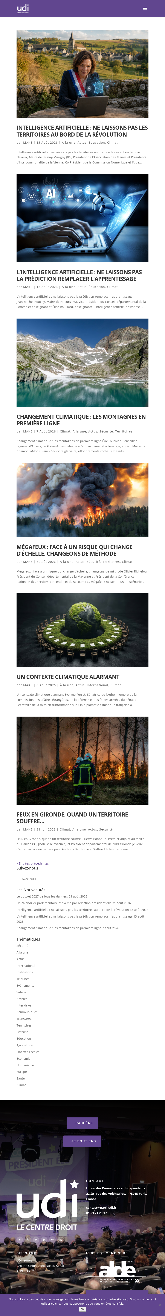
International (97, 685)
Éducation (97, 142)
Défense (22, 1032)
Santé (21, 1078)
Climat (112, 142)
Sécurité (106, 431)
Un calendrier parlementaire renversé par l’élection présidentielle (64, 903)
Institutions (25, 972)
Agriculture (25, 1045)
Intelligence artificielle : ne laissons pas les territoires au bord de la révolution (82, 131)
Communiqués (27, 1012)
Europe (22, 1072)
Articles (22, 999)
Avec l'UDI (29, 879)
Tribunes (23, 979)
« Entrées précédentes (33, 863)
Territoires (124, 431)
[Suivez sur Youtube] (52, 1240)
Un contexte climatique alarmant (68, 677)
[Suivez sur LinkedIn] (44, 1240)
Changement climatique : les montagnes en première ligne (81, 420)
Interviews (24, 1005)
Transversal (25, 1019)
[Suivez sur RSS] (60, 1240)
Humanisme (25, 1065)
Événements (25, 985)
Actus (82, 142)
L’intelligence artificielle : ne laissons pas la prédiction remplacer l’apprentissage (79, 275)
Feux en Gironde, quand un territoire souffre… (72, 817)
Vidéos (21, 992)
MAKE (27, 142)
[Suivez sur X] (28, 1240)
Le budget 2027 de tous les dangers (42, 896)
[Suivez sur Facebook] (20, 1240)
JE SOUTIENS (84, 1141)
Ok (82, 1309)
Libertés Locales (28, 1052)
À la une (68, 142)
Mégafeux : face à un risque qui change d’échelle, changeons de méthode (75, 550)
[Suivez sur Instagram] (36, 1240)
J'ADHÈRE (84, 1123)
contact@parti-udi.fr (101, 1208)
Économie (24, 1058)
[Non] (159, 1305)
